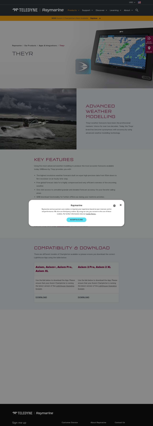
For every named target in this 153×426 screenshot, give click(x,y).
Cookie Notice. (91, 214)
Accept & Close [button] (76, 220)
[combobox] (114, 205)
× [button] (121, 205)
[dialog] (76, 213)
